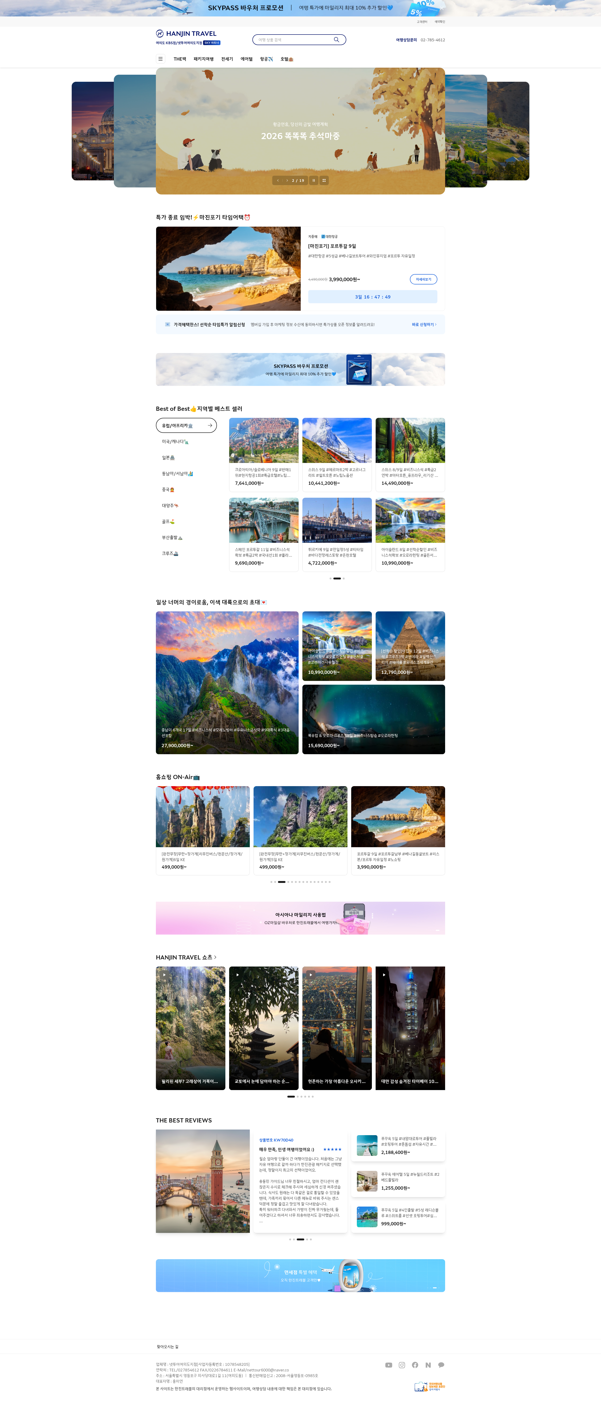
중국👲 (168, 489)
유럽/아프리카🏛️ (177, 425)
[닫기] (442, 8)
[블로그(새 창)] (428, 1365)
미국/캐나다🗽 (175, 441)
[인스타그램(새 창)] (402, 1365)
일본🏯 (168, 457)
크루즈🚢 (170, 553)
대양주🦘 (170, 505)
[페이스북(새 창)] (415, 1365)
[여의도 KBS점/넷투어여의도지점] (188, 34)
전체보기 (324, 180)
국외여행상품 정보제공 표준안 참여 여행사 (430, 1386)
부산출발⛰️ (172, 537)
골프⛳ (168, 521)
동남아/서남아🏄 (177, 473)
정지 (314, 180)
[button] (330, 578)
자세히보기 (423, 279)
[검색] (336, 39)
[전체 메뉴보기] (160, 58)
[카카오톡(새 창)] (441, 1365)
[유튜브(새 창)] (389, 1365)
